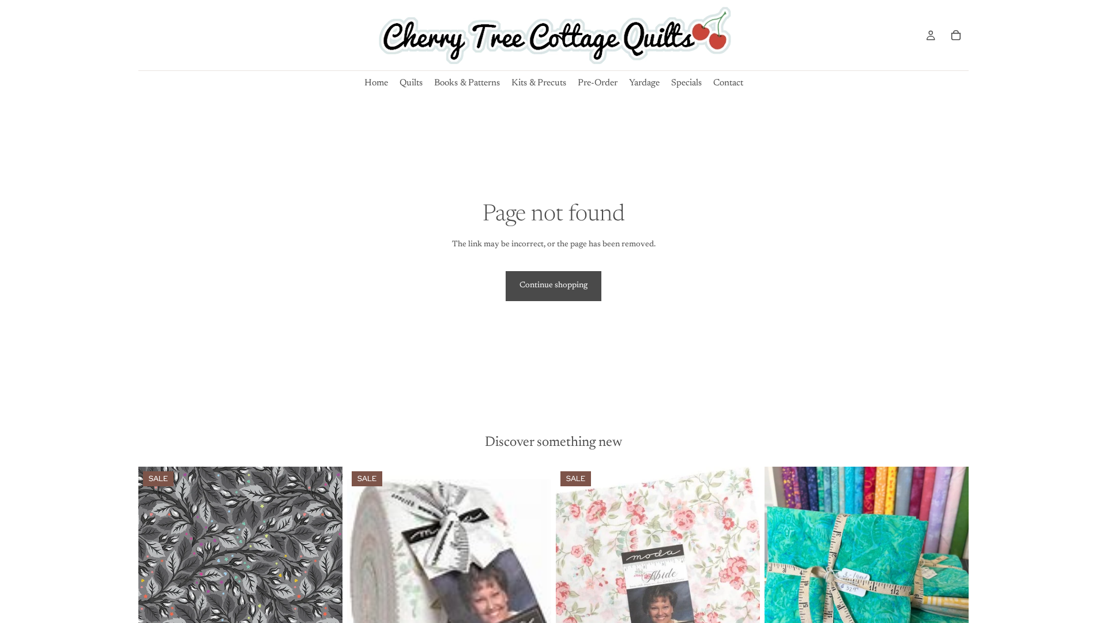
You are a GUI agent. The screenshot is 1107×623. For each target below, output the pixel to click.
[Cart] (956, 35)
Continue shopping (553, 286)
